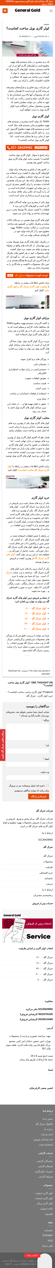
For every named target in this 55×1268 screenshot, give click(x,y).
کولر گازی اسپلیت (44, 1193)
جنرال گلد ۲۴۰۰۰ (44, 968)
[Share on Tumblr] (14, 660)
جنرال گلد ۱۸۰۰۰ (44, 963)
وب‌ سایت (45, 772)
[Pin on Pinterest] (24, 660)
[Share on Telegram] (9, 660)
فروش (37, 1139)
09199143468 (45, 1019)
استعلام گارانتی (45, 1166)
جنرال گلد (48, 856)
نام (47, 745)
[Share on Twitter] (35, 660)
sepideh (25, 36)
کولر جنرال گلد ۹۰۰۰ (36, 608)
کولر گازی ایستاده (44, 1198)
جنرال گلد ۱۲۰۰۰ (44, 957)
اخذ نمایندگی (47, 1139)
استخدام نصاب (46, 1144)
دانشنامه (46, 24)
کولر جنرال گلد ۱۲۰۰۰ (35, 613)
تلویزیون (49, 1214)
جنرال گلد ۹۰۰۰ (45, 979)
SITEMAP (47, 1235)
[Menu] (51, 10)
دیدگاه (46, 720)
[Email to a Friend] (30, 660)
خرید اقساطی (46, 873)
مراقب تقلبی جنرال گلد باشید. (2, 745)
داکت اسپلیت (46, 1208)
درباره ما (48, 1129)
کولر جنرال (47, 1246)
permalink (46, 674)
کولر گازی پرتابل (45, 1203)
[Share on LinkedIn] (19, 660)
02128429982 (45, 839)
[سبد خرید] (5, 10)
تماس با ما (48, 1119)
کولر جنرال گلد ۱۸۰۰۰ (35, 618)
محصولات (48, 861)
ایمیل (46, 759)
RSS (50, 1240)
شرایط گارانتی (46, 1176)
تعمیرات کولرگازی (44, 1171)
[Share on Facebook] (40, 660)
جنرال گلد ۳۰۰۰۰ (44, 974)
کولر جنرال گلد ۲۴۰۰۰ (35, 623)
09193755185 (45, 1014)
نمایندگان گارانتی (45, 1161)
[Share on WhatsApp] (46, 660)
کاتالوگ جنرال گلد (44, 1124)
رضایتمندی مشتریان (43, 895)
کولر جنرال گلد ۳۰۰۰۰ (35, 629)
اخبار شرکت (47, 1134)
